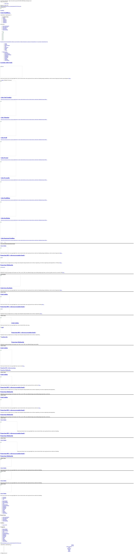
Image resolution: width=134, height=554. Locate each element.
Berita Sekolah (5, 500)
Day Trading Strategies (22, 41)
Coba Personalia (5, 29)
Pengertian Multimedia (6, 265)
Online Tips (46, 41)
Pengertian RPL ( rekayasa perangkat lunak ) (12, 255)
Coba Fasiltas (3, 245)
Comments (4, 497)
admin (2, 80)
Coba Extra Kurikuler (6, 288)
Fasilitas (6, 51)
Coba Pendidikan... (5, 12)
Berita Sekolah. (7, 45)
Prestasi (6, 48)
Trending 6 (5, 22)
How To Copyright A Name (39, 41)
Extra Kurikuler (3, 274)
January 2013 (5, 524)
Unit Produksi (7, 60)
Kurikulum (6, 55)
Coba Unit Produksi (6, 517)
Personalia (6, 57)
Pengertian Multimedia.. (5, 370)
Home (4, 51)
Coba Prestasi (5, 28)
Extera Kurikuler (5, 502)
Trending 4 (5, 20)
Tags (3, 499)
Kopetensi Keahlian (8, 54)
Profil (5, 49)
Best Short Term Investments (5, 41)
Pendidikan (2, 10)
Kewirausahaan (7, 53)
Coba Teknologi (5, 518)
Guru (5, 46)
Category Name (3, 292)
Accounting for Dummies (30, 41)
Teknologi (6, 59)
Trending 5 (5, 21)
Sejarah (4, 17)
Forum (6, 43)
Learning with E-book (6, 62)
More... (70, 78)
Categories (4, 498)
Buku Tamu (7, 3)
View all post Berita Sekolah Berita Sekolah (7, 243)
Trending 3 (5, 19)
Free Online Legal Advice (14, 41)
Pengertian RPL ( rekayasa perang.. (8, 367)
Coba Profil (4, 27)
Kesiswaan (6, 47)
